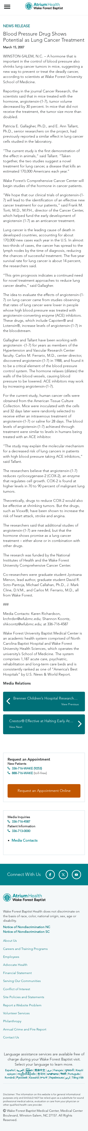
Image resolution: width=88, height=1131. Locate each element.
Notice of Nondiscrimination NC (26, 927)
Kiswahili (34, 1077)
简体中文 (40, 1070)
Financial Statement (17, 973)
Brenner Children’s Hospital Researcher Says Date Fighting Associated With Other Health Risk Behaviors (49, 701)
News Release (16, 26)
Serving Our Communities (22, 981)
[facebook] (50, 874)
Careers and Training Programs (25, 949)
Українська (56, 1077)
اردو (67, 1077)
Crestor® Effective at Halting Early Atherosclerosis (47, 724)
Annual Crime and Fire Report (24, 1029)
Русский (21, 1077)
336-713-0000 (21, 831)
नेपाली (63, 1073)
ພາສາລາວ (53, 1073)
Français (58, 1070)
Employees (11, 957)
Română (10, 1077)
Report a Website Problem (22, 1005)
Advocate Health (15, 965)
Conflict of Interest (16, 989)
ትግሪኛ (43, 1077)
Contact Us (11, 1037)
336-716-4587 (21, 821)
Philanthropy (12, 1021)
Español (10, 1070)
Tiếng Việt (77, 1077)
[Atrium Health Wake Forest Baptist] (44, 898)
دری (49, 1070)
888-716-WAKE (22, 773)
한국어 (41, 1073)
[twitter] (63, 874)
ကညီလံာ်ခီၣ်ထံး (27, 1073)
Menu (7, 4)
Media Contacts (25, 840)
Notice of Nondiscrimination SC (26, 932)
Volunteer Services (16, 1013)
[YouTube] (76, 874)
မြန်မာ (29, 1070)
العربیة (20, 1070)
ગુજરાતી (69, 1070)
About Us (10, 941)
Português (74, 1073)
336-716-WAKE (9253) (27, 768)
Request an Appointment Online (44, 790)
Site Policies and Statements (23, 997)
